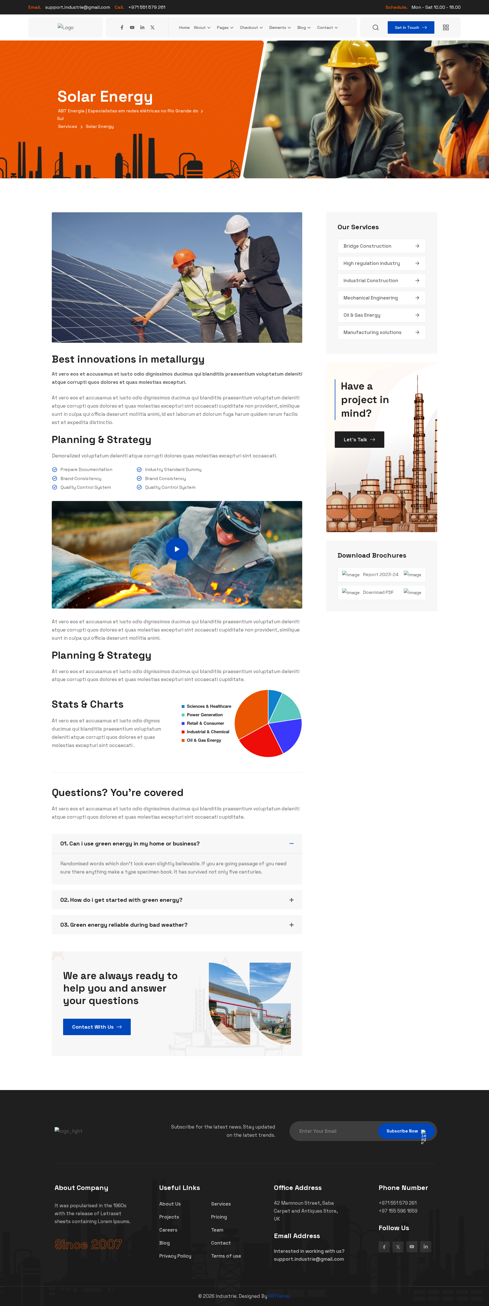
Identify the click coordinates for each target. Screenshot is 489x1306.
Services (221, 1204)
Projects (169, 1217)
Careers (168, 1230)
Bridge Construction (367, 246)
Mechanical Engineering (371, 298)
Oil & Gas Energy (362, 315)
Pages (223, 27)
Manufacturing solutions (373, 332)
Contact (325, 27)
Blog (301, 27)
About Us (170, 1204)
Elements (277, 27)
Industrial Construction (371, 280)
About (200, 27)
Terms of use (226, 1256)
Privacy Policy (175, 1256)
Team (217, 1230)
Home (184, 27)
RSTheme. (279, 1296)
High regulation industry (372, 263)
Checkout (249, 27)
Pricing (219, 1217)
